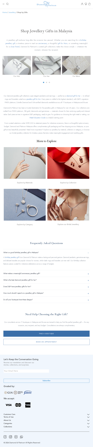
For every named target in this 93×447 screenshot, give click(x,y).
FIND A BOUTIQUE (46, 333)
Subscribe (46, 381)
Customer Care (9, 414)
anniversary (43, 43)
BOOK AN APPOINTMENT (46, 342)
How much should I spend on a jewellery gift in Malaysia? (23, 293)
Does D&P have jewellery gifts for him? (17, 286)
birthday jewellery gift (12, 257)
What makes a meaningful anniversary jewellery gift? (21, 273)
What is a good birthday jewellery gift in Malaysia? (21, 252)
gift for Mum (62, 43)
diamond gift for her (73, 96)
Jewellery (12, 12)
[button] (43, 82)
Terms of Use (9, 417)
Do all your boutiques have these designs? (18, 299)
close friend (14, 46)
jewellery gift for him (34, 99)
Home (4, 12)
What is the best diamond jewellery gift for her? (20, 280)
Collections (8, 427)
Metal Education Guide (37, 117)
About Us (7, 420)
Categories (8, 423)
